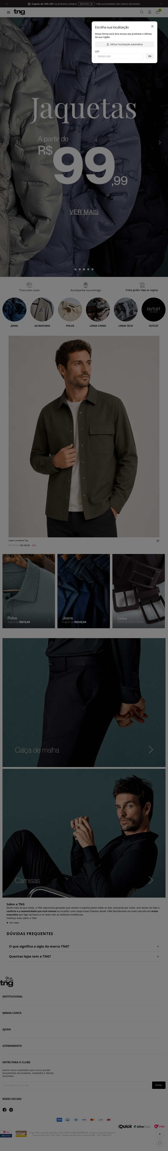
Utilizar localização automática (126, 44)
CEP (97, 51)
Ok (149, 56)
